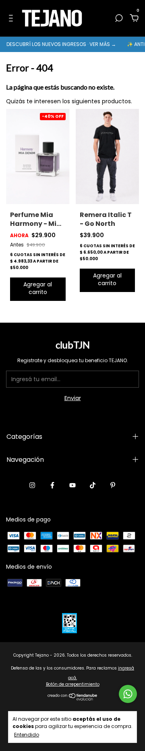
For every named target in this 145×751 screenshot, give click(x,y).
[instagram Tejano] (32, 485)
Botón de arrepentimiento (72, 684)
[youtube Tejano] (72, 485)
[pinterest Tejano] (113, 485)
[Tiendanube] (73, 699)
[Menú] (12, 18)
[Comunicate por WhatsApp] (128, 694)
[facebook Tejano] (52, 485)
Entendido (26, 734)
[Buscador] (118, 18)
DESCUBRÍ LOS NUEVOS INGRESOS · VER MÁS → (58, 44)
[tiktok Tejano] (92, 485)
